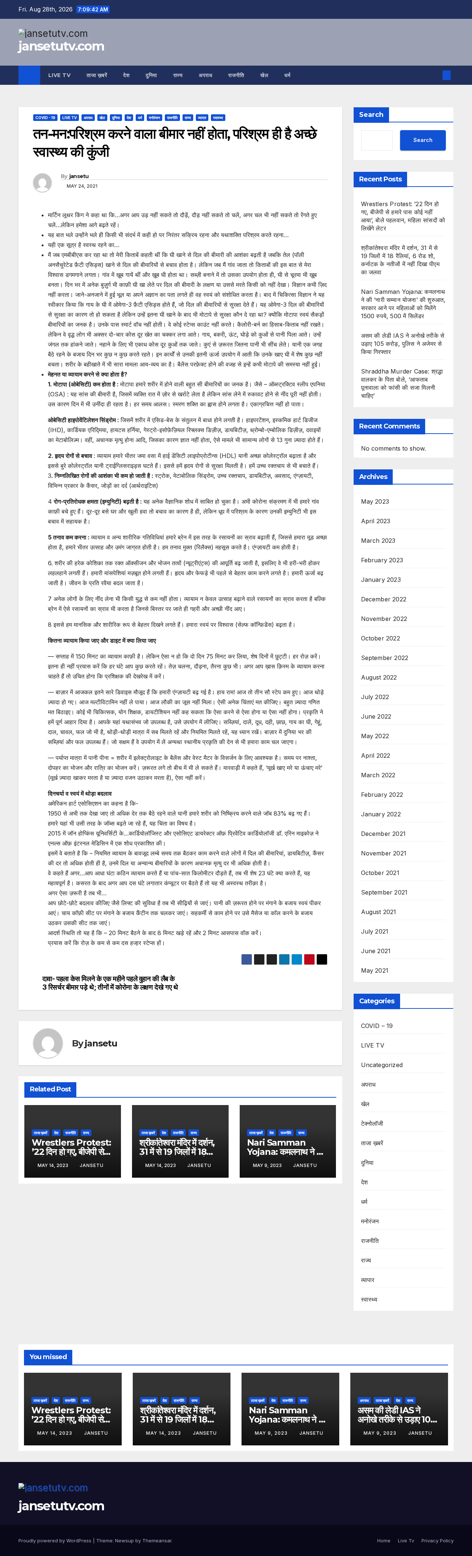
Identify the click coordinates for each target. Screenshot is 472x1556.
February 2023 (382, 560)
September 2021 (384, 892)
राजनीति (236, 75)
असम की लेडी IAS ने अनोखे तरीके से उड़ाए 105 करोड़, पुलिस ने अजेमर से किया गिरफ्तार (403, 343)
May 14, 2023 (55, 1433)
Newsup (124, 1540)
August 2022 (379, 677)
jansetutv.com (61, 46)
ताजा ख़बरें (97, 75)
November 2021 (384, 853)
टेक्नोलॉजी (372, 1123)
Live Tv (59, 75)
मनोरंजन (154, 117)
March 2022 (378, 775)
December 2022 (384, 599)
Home (384, 1540)
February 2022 (382, 794)
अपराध (205, 75)
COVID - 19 (45, 117)
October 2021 (380, 872)
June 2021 (376, 951)
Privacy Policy (437, 1540)
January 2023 (381, 579)
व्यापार (202, 117)
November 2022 (384, 618)
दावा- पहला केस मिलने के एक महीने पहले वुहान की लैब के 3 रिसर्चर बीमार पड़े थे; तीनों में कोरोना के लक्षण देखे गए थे (110, 983)
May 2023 (375, 501)
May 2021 (375, 970)
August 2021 (378, 912)
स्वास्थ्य (218, 117)
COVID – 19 (377, 1025)
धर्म (287, 75)
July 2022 (375, 697)
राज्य (178, 75)
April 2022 (376, 755)
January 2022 (381, 814)
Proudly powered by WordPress (55, 1540)
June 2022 (376, 716)
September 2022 (385, 657)
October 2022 (380, 638)
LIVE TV (69, 117)
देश (126, 75)
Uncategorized (382, 1065)
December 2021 (383, 833)
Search (371, 115)
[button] (434, 75)
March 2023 (378, 540)
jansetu (79, 176)
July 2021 (375, 931)
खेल (264, 75)
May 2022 (375, 736)
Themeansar (156, 1540)
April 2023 (376, 521)
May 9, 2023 (272, 1433)
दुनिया (151, 75)
